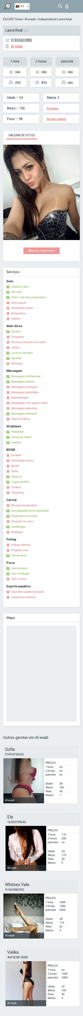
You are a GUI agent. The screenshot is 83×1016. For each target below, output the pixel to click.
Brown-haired (56, 119)
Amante (16, 455)
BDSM (15, 465)
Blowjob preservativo (24, 505)
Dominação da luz (22, 460)
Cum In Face (18, 579)
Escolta (15, 331)
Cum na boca (19, 568)
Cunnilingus (18, 526)
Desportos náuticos (23, 597)
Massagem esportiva (24, 408)
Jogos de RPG (20, 481)
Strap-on (16, 476)
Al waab (30, 19)
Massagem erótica (22, 381)
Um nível (16, 292)
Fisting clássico (21, 544)
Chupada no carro (22, 521)
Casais (15, 347)
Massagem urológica (24, 387)
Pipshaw (16, 358)
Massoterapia (19, 397)
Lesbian (16, 442)
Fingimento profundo (24, 516)
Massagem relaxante (24, 413)
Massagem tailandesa (25, 392)
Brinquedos (18, 313)
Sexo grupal (18, 302)
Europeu (52, 108)
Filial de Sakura (20, 419)
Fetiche (15, 318)
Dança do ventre (21, 437)
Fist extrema (18, 555)
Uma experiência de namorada (30, 510)
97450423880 (21, 40)
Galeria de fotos (22, 135)
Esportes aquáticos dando (27, 591)
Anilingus (17, 532)
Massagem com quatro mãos (29, 403)
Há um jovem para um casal (28, 342)
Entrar (67, 5)
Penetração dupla (22, 308)
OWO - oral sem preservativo (28, 297)
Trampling (17, 492)
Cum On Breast (20, 573)
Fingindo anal (19, 550)
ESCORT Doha (12, 19)
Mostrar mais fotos (41, 250)
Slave (14, 471)
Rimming (16, 363)
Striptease (17, 431)
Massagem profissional (25, 376)
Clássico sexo (20, 286)
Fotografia (17, 336)
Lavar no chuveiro (22, 352)
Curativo (16, 487)
